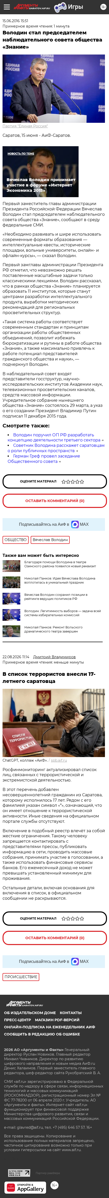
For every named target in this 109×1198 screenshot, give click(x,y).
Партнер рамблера (48, 1173)
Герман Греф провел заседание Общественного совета (44, 459)
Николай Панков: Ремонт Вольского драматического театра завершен (53, 629)
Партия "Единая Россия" (25, 126)
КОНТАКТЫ (71, 1013)
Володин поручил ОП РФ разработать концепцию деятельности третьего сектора (54, 438)
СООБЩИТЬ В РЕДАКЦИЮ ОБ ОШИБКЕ (42, 1034)
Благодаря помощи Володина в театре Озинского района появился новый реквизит (60, 564)
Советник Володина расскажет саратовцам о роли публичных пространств (56, 448)
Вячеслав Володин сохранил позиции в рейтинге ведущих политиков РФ (55, 597)
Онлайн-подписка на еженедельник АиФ (49, 1027)
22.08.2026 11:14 (16, 657)
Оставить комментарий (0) (54, 501)
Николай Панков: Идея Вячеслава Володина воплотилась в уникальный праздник (59, 580)
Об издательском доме (30, 1013)
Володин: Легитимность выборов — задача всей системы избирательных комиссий (62, 613)
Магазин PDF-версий (57, 1020)
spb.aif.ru (59, 760)
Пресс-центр (17, 1020)
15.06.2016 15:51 (15, 21)
